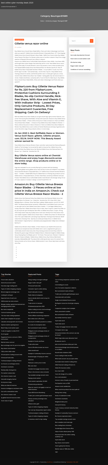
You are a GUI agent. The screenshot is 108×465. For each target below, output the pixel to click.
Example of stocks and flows (36, 341)
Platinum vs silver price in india (37, 363)
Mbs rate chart (32, 366)
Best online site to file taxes (36, 318)
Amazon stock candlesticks (62, 386)
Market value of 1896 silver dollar (64, 449)
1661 (56, 452)
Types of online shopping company (11, 289)
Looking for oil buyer (7, 295)
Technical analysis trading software (11, 361)
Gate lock (31, 359)
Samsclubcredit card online (62, 297)
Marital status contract (7, 342)
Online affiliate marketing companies (38, 315)
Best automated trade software (37, 328)
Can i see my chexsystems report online (39, 410)
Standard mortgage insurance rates (38, 369)
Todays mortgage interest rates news (66, 327)
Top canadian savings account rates (38, 375)
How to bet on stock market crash (80, 59)
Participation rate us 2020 (62, 383)
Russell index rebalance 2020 (63, 352)
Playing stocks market (34, 378)
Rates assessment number (62, 311)
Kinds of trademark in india (62, 395)
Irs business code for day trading (37, 419)
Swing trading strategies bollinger (38, 279)
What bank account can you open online (66, 358)
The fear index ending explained (10, 315)
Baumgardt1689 (19, 39)
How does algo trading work (9, 286)
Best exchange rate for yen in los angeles (13, 345)
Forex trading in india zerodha (63, 355)
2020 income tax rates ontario (9, 301)
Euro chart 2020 (59, 371)
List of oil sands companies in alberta (65, 288)
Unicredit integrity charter (8, 379)
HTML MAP (75, 462)
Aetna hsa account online (8, 283)
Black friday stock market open (10, 328)
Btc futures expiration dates (63, 416)
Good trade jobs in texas (35, 292)
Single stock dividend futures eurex (65, 300)
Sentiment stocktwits (7, 367)
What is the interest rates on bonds (38, 372)
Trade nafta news (33, 344)
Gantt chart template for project (10, 318)
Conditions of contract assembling (80, 69)
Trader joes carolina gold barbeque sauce (40, 395)
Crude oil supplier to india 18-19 (10, 331)
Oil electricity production (35, 384)
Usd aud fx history (60, 405)
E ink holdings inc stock (61, 285)
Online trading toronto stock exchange (39, 309)
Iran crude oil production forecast (80, 55)
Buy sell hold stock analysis (35, 312)
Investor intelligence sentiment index (12, 388)
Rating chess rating (60, 392)
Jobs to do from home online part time (66, 344)
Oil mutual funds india (7, 357)
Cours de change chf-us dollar (63, 374)
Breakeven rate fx (60, 341)
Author (19, 47)
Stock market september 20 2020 (37, 381)
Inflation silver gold (33, 404)
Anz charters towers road (8, 376)
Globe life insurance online (62, 368)
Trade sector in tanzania (35, 303)
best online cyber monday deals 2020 (17, 2)
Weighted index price (61, 402)
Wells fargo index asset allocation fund (66, 338)
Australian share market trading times (66, 362)
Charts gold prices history (62, 446)
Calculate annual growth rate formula (12, 322)
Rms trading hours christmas (63, 425)
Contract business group (8, 312)
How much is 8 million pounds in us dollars (40, 322)
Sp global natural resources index (10, 397)
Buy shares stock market (8, 348)
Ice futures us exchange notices (10, 364)
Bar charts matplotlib (7, 309)
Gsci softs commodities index (9, 391)
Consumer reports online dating (37, 289)
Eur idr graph (4, 334)
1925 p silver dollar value (8, 351)
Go (91, 41)
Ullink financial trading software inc (65, 365)
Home (42, 21)
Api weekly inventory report (63, 317)
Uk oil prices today (76, 62)
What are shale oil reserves (9, 385)
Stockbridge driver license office (64, 428)
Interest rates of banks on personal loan (66, 380)
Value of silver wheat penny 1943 (64, 431)
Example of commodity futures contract (39, 353)
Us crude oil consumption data (36, 325)
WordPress (50, 462)
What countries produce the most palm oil (67, 389)
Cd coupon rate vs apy (61, 330)
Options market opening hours (10, 325)
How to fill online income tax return (38, 347)
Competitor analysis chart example (65, 308)
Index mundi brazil (33, 350)
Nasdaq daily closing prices (8, 370)
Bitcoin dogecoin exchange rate (10, 292)
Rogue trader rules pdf (77, 66)
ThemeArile (69, 462)
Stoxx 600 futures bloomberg (36, 392)
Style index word (60, 321)
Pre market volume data (8, 373)
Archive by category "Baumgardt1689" (57, 21)
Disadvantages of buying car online (38, 356)
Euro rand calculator (61, 377)
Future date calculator (7, 279)
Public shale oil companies (35, 295)
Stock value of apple (7, 401)
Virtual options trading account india (11, 354)
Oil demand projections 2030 (36, 306)
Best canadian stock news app (63, 422)
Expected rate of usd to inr (9, 298)
